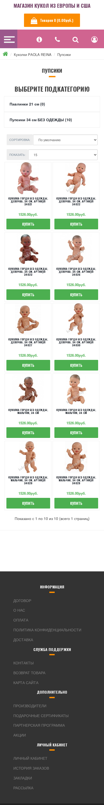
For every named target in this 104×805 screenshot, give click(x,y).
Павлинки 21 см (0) (27, 104)
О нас (19, 610)
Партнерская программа (39, 725)
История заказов (31, 768)
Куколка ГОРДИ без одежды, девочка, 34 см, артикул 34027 (28, 342)
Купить (28, 224)
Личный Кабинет (30, 758)
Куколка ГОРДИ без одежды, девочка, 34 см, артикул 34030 (76, 342)
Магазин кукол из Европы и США (52, 5)
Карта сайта (25, 682)
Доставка (23, 639)
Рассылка (23, 787)
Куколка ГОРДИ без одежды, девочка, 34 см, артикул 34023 (28, 272)
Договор (22, 600)
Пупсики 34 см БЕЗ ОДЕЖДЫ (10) (41, 119)
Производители (29, 705)
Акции (19, 735)
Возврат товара (29, 672)
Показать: (17, 154)
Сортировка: (19, 139)
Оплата (20, 620)
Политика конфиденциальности (47, 629)
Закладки (22, 777)
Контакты (23, 662)
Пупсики (64, 54)
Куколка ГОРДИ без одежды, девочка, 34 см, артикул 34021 (28, 201)
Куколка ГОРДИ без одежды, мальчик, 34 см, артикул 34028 (28, 480)
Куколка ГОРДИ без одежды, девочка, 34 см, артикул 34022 (76, 201)
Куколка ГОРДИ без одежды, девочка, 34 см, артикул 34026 (76, 272)
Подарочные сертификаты (41, 715)
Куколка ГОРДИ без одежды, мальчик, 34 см (28, 411)
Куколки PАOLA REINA (32, 54)
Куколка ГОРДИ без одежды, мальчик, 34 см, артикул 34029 (76, 480)
